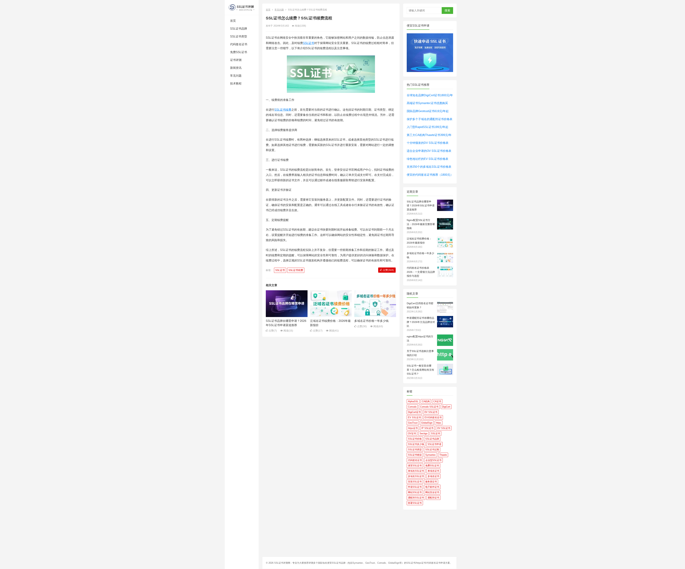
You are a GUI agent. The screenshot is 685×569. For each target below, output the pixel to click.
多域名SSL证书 (416, 476)
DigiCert (446, 406)
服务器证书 (431, 481)
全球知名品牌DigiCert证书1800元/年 (430, 95)
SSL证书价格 (415, 438)
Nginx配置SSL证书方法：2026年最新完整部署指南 (421, 224)
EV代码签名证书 (433, 417)
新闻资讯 (236, 67)
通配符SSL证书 (416, 497)
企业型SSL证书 (433, 460)
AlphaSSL (413, 401)
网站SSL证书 (415, 492)
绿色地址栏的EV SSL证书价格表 (427, 158)
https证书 (413, 428)
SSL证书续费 (282, 109)
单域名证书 (433, 471)
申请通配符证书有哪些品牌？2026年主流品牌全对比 (421, 321)
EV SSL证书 (414, 417)
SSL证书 (308, 43)
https (438, 422)
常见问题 (236, 75)
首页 (233, 20)
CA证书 (437, 401)
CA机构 (426, 401)
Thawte (443, 455)
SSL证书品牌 (238, 28)
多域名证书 (433, 476)
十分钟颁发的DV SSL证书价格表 (427, 142)
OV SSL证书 (443, 428)
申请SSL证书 (415, 487)
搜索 (447, 10)
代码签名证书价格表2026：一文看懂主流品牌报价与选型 (421, 271)
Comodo (412, 406)
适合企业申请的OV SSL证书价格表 (429, 150)
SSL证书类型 (238, 36)
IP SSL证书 (427, 428)
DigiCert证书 (414, 412)
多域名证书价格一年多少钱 (371, 320)
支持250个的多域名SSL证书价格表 (429, 166)
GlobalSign (426, 422)
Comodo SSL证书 (429, 406)
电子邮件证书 (432, 487)
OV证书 (412, 433)
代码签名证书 (238, 44)
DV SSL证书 (430, 412)
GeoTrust (413, 422)
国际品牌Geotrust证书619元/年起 (428, 111)
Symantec (430, 455)
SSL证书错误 (415, 455)
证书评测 (236, 59)
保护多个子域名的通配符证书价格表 (429, 119)
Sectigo (423, 433)
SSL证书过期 (432, 449)
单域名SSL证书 (416, 471)
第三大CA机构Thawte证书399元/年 (429, 135)
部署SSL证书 (415, 503)
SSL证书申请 (434, 444)
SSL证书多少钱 (416, 444)
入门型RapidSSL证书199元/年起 (427, 126)
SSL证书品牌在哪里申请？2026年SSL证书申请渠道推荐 (421, 205)
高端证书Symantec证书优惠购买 (427, 103)
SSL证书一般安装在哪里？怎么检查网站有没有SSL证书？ (420, 369)
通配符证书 (433, 497)
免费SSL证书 (238, 52)
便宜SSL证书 (415, 465)
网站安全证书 (432, 492)
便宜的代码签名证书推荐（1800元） (430, 174)
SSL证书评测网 (282, 563)
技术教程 (236, 83)
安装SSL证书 (415, 481)
